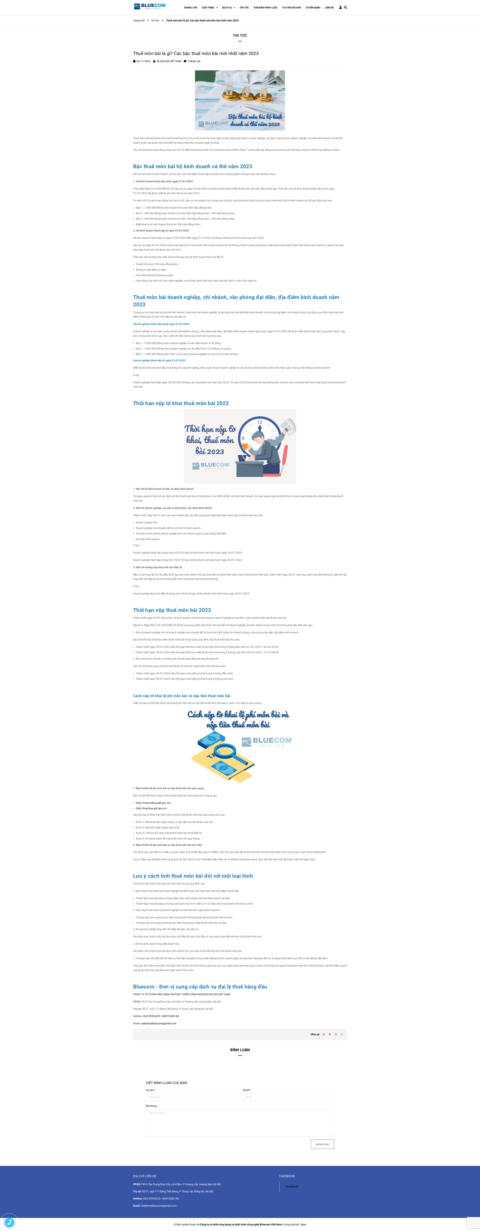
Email (247, 1090)
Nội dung (152, 1105)
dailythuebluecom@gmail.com (158, 1023)
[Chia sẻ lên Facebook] (324, 1034)
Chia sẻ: (315, 1034)
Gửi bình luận (322, 1144)
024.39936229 (151, 1016)
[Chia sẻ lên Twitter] (330, 1034)
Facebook (291, 1186)
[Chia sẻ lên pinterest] (336, 1034)
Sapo (303, 1224)
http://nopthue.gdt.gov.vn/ (151, 808)
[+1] (342, 1034)
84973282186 (170, 1016)
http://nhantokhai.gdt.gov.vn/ (153, 802)
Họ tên (150, 1090)
